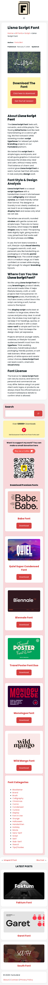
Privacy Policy (26, 979)
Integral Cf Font (10, 860)
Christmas (17, 801)
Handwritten (18, 824)
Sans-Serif (17, 833)
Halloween (17, 821)
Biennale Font (24, 617)
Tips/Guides (18, 847)
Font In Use (17, 815)
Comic (15, 804)
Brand (15, 792)
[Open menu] (24, 18)
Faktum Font (24, 902)
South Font (24, 965)
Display (15, 812)
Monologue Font (24, 713)
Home (10, 33)
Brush (15, 795)
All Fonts (19, 33)
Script (27, 33)
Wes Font (40, 860)
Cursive (15, 810)
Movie (15, 830)
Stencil (15, 844)
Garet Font (24, 935)
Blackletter (17, 789)
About (6, 979)
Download (24, 525)
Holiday (16, 827)
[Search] (38, 413)
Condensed (17, 807)
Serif (14, 838)
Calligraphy (17, 798)
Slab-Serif (17, 841)
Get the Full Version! (24, 101)
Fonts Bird (18, 42)
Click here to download (24, 93)
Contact (15, 979)
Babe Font (24, 518)
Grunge (15, 818)
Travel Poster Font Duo (24, 665)
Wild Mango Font (24, 760)
